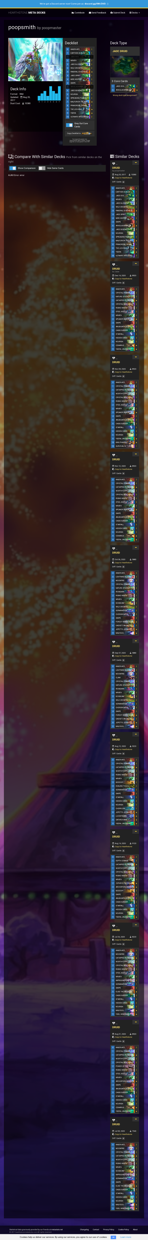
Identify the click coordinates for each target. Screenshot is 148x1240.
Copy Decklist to (74, 133)
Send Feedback (98, 12)
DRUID (116, 167)
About (135, 1230)
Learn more (125, 1237)
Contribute (79, 12)
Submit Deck (119, 12)
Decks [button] (134, 12)
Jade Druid (119, 51)
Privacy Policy (108, 1230)
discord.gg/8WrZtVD (95, 3)
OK (113, 1237)
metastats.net (57, 1230)
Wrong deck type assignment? (125, 95)
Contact (96, 1230)
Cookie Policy (123, 1230)
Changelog (84, 1230)
